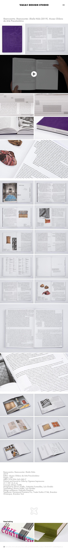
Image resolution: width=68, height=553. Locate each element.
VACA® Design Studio (34, 4)
